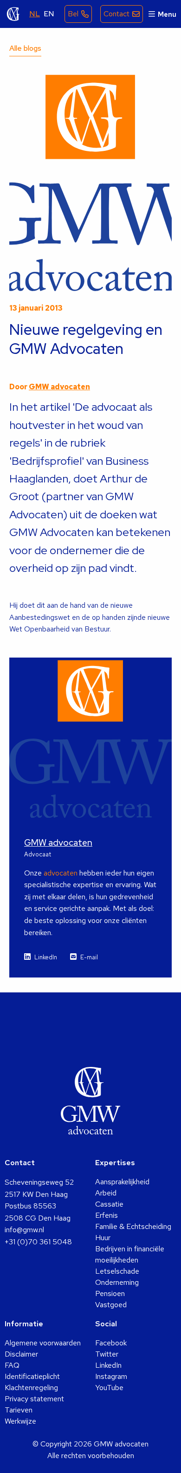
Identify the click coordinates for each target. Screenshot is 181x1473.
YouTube (109, 1387)
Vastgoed (111, 1305)
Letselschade (117, 1271)
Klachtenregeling (31, 1387)
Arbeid (105, 1193)
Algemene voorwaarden (43, 1343)
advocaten (61, 873)
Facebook (111, 1343)
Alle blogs (25, 48)
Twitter (106, 1354)
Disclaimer (21, 1354)
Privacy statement (34, 1399)
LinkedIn (45, 957)
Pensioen (110, 1293)
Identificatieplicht (32, 1376)
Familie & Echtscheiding (133, 1226)
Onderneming (117, 1282)
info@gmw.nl (24, 1230)
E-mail (89, 957)
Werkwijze (20, 1421)
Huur (102, 1237)
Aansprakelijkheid (122, 1182)
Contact (116, 14)
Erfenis (106, 1215)
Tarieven (18, 1410)
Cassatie (109, 1204)
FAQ (12, 1365)
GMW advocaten (13, 14)
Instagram (111, 1376)
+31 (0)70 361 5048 (38, 1242)
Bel (73, 14)
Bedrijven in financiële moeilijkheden (129, 1254)
